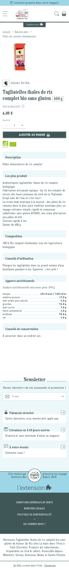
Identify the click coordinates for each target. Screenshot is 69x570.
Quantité (6, 120)
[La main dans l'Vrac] (22, 13)
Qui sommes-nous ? (34, 524)
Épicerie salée (21, 32)
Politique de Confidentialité (34, 514)
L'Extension (50, 565)
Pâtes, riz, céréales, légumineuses (19, 36)
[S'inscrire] (60, 396)
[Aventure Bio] (34, 475)
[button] (5, 14)
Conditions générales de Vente (34, 502)
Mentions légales (34, 508)
